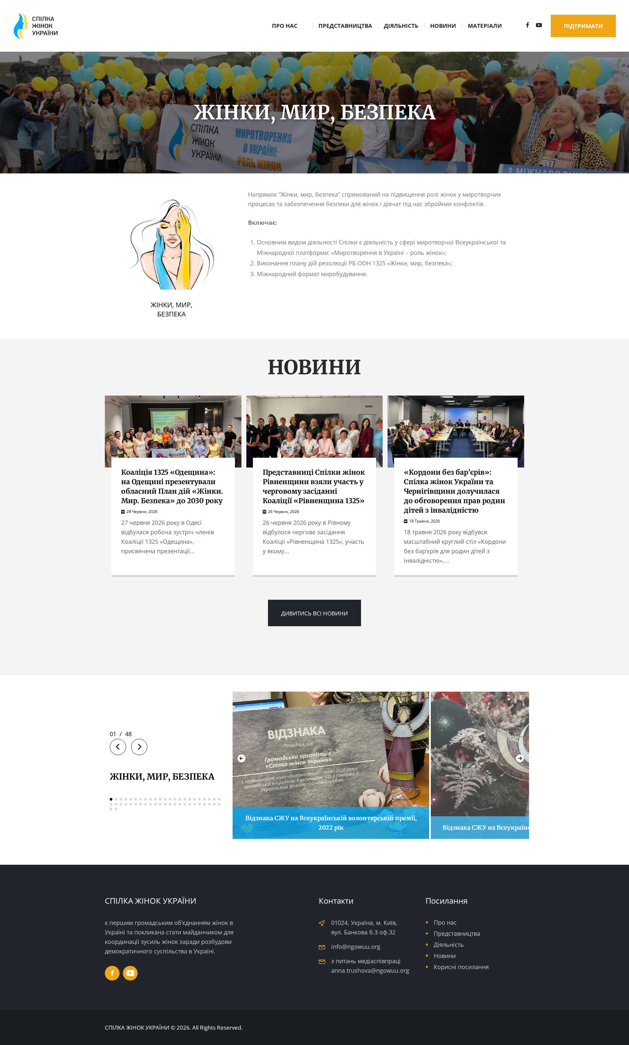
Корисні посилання (461, 967)
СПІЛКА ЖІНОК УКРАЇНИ (137, 1027)
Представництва (457, 933)
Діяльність (449, 944)
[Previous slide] (241, 758)
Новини (445, 956)
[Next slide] (520, 758)
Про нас (445, 922)
